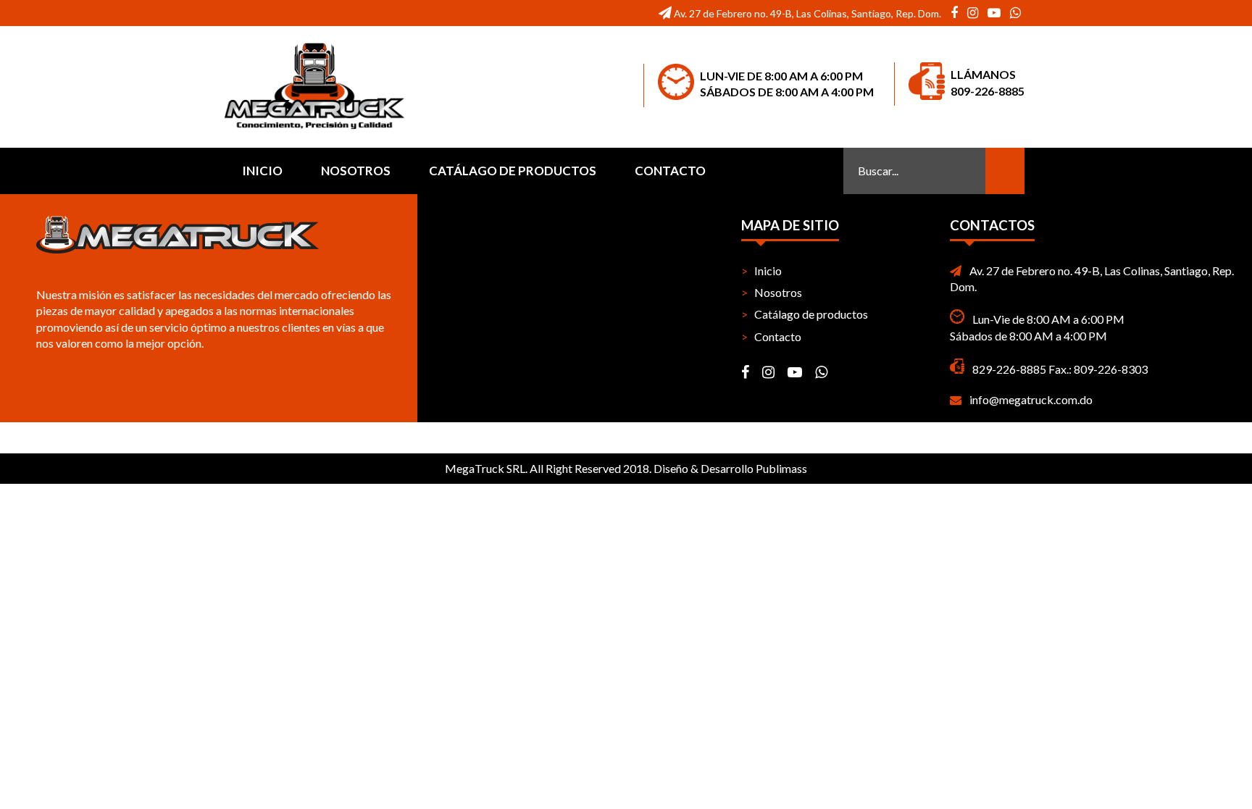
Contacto (670, 170)
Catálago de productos (512, 170)
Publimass (781, 468)
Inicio (262, 170)
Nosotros (356, 170)
